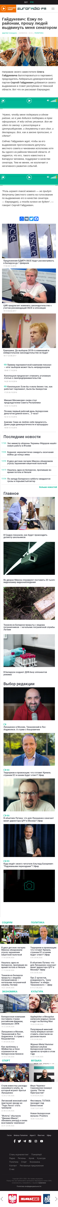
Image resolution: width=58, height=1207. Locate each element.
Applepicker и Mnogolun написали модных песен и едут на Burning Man (42, 1019)
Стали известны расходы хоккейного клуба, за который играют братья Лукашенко (14, 1089)
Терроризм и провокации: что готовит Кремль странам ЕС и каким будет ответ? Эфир (27, 773)
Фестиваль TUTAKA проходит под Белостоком (40, 1103)
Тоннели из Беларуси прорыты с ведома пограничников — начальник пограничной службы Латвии (29, 627)
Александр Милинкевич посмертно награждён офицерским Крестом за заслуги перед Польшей (27, 906)
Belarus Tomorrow (21, 1135)
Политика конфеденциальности (29, 1186)
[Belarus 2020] (30, 1199)
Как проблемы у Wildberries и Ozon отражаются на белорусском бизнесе (12, 1050)
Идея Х (32, 1135)
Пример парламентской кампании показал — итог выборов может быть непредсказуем (27, 366)
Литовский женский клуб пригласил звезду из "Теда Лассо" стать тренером (14, 1104)
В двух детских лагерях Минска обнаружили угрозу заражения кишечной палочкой (30, 462)
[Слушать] (5, 365)
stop (3, 100)
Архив (31, 1158)
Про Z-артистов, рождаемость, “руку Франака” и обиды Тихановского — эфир (41, 981)
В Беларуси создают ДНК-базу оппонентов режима (25, 673)
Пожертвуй (36, 1154)
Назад (2, 1199)
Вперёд (56, 1199)
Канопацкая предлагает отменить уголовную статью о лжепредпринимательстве (27, 377)
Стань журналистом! (18, 1154)
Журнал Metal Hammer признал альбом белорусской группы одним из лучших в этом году (42, 1049)
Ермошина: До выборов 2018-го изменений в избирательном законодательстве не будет (26, 351)
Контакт (13, 1165)
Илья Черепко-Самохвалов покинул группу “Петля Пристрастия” (41, 1089)
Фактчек (41, 1135)
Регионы (22, 1158)
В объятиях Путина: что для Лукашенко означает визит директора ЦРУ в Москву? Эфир (29, 819)
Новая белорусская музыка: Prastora (40, 1114)
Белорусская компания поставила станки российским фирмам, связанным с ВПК (13, 1020)
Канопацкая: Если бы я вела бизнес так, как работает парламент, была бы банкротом (28, 387)
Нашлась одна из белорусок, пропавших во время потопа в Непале (29, 471)
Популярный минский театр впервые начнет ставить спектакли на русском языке (41, 1033)
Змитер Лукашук (9, 33)
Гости (9, 1135)
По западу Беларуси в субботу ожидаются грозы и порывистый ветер (28, 480)
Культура (37, 991)
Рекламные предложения (32, 1165)
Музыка (36, 1060)
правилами (42, 1183)
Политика (39, 33)
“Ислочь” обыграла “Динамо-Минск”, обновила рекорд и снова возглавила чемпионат (14, 1119)
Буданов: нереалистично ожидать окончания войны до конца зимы (30, 453)
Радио (12, 1158)
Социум (7, 922)
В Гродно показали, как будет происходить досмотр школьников (25, 536)
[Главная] (31, 8)
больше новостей (48, 487)
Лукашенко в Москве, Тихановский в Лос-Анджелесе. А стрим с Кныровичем (25, 728)
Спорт (6, 1060)
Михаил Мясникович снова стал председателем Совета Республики (22, 401)
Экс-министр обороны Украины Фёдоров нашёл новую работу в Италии (31, 444)
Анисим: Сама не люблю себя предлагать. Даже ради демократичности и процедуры (26, 423)
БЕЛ (26, 2)
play (29, 100)
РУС (32, 2)
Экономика (9, 991)
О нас (11, 1169)
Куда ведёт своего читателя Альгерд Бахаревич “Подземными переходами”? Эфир (28, 865)
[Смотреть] (5, 724)
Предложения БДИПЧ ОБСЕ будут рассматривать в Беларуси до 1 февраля (28, 261)
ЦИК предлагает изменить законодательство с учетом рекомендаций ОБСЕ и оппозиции (27, 306)
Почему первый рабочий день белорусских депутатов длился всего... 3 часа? (26, 412)
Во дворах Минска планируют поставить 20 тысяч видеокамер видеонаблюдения (29, 581)
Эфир (49, 1135)
